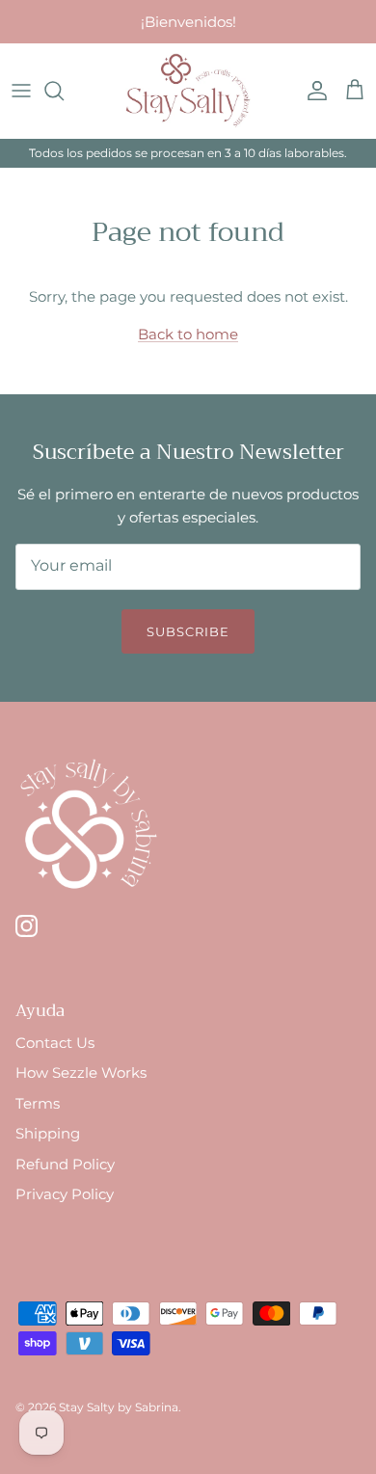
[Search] (63, 90)
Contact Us (54, 1042)
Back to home (188, 334)
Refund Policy (65, 1164)
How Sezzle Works (81, 1072)
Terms (37, 1103)
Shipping (47, 1133)
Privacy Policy (64, 1194)
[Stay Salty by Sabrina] (188, 90)
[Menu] (21, 90)
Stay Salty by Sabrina (118, 1407)
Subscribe (188, 631)
